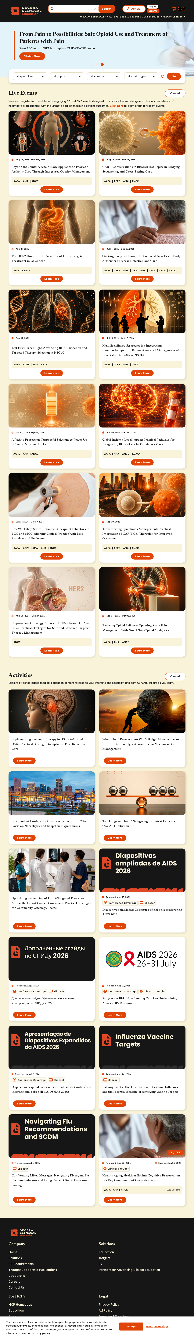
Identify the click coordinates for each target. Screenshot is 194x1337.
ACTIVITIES (116, 16)
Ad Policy (105, 1310)
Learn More (51, 189)
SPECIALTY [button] (100, 16)
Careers (14, 1281)
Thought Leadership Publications (33, 1270)
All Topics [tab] (59, 76)
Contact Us (16, 1287)
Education (106, 1252)
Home (13, 1252)
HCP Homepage (21, 1304)
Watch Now (32, 56)
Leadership (17, 1276)
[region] (97, 1326)
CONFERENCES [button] (151, 16)
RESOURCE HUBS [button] (173, 16)
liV (100, 1264)
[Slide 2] (97, 64)
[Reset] (162, 76)
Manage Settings (157, 1326)
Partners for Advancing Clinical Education (129, 1270)
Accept (131, 1326)
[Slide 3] (102, 64)
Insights (104, 1258)
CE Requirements (21, 1264)
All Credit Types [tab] (137, 76)
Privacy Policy (109, 1304)
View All (175, 93)
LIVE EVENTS (133, 16)
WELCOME (86, 16)
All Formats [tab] (98, 76)
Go (174, 76)
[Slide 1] (92, 64)
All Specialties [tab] (24, 76)
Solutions (15, 1258)
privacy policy (41, 1333)
